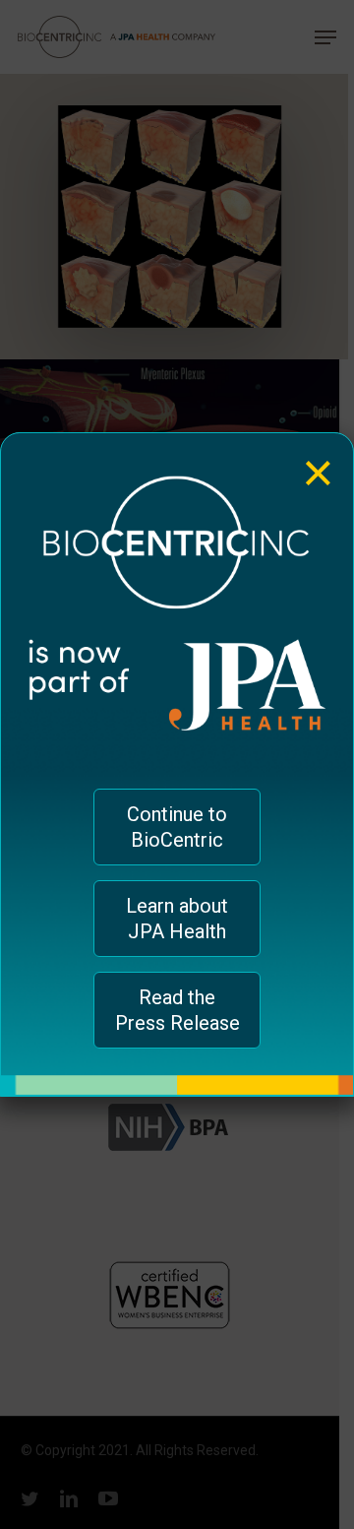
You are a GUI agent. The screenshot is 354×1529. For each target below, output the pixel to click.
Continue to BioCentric (177, 827)
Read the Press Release (177, 1010)
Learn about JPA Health (177, 918)
